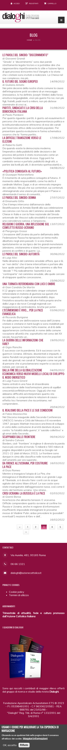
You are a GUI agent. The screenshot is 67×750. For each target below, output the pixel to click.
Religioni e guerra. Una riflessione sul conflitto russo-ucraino (25, 226)
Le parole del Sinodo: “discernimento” (25, 55)
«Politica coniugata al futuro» (22, 171)
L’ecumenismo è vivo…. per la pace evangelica (22, 312)
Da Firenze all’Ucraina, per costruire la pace (25, 465)
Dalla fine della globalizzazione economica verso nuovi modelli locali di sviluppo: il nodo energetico (33, 373)
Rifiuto (24, 745)
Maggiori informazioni (35, 738)
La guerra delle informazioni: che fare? (22, 342)
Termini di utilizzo (19, 595)
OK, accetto (10, 745)
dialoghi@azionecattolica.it (26, 572)
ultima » (37, 531)
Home (29, 40)
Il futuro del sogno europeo (20, 81)
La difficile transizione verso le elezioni (21, 139)
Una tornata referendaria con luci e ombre (28, 284)
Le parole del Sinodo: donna (19, 197)
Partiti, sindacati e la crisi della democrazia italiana (22, 109)
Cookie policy (16, 591)
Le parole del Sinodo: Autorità (21, 254)
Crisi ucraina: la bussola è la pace (23, 493)
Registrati (33, 3)
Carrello (51, 3)
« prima (9, 526)
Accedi (16, 3)
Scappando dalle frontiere (18, 437)
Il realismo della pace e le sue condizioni (27, 410)
